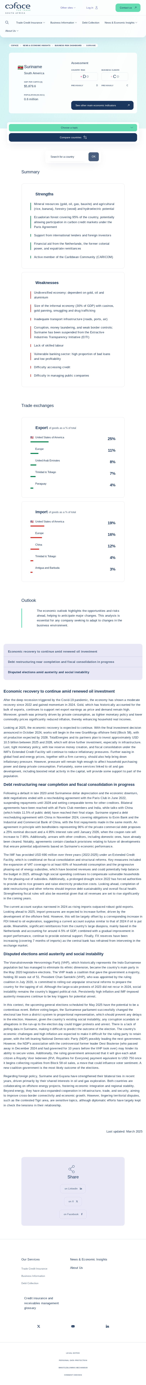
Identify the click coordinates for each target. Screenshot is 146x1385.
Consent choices (73, 1375)
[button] (8, 22)
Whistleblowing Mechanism (73, 1368)
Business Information (33, 1275)
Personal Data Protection (73, 1360)
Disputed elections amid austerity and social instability (48, 672)
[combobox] (67, 158)
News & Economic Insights (88, 1259)
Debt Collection (29, 1283)
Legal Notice (73, 1353)
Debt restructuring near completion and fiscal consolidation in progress (61, 662)
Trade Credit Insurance (34, 1268)
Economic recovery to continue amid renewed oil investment (52, 651)
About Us (76, 1268)
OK (95, 156)
